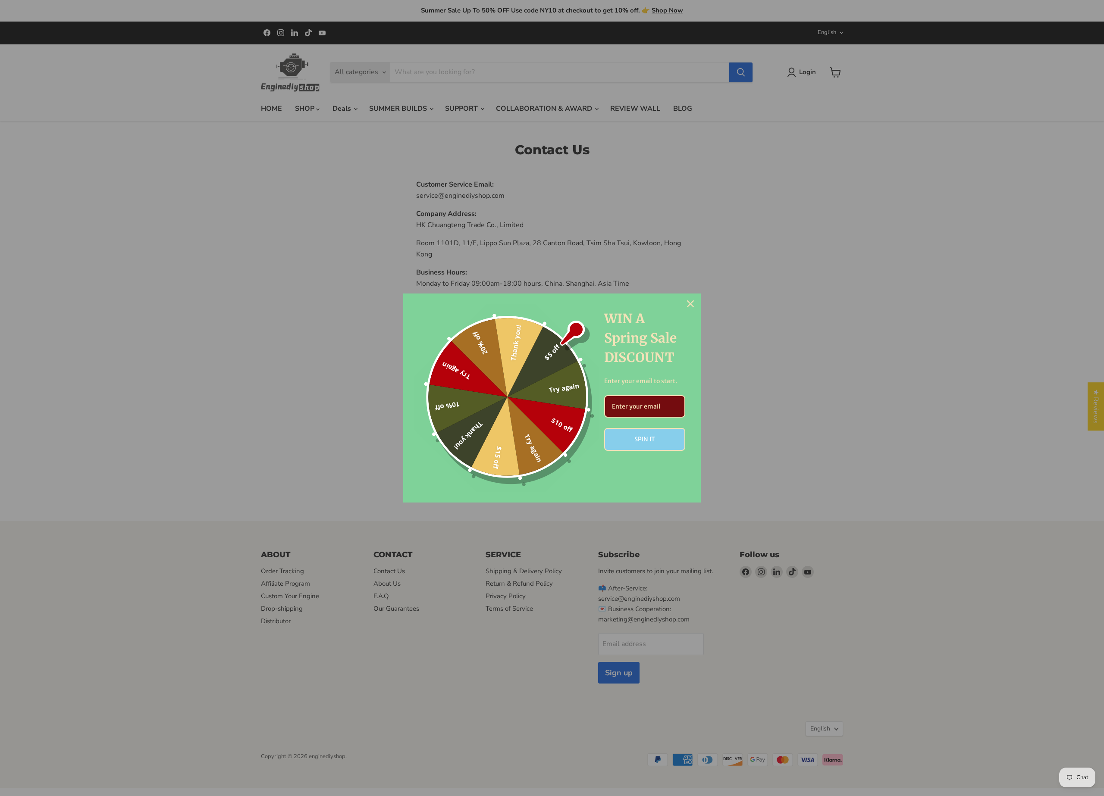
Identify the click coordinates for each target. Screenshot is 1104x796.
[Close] (690, 303)
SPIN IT (644, 439)
